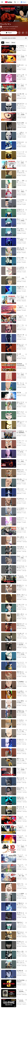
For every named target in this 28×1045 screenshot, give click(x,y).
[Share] (22, 32)
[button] (14, 14)
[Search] (15, 2)
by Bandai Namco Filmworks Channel (10, 26)
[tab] (2, 42)
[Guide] (2, 2)
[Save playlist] (19, 32)
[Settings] (18, 2)
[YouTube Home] (8, 2)
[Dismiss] (25, 38)
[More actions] (26, 32)
